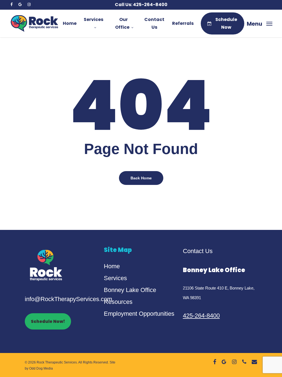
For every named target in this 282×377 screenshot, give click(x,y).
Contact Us (198, 251)
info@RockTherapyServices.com (68, 299)
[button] (259, 23)
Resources (118, 301)
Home (112, 266)
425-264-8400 (201, 315)
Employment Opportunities (139, 313)
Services (115, 278)
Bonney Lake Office (130, 289)
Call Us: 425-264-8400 (141, 4)
